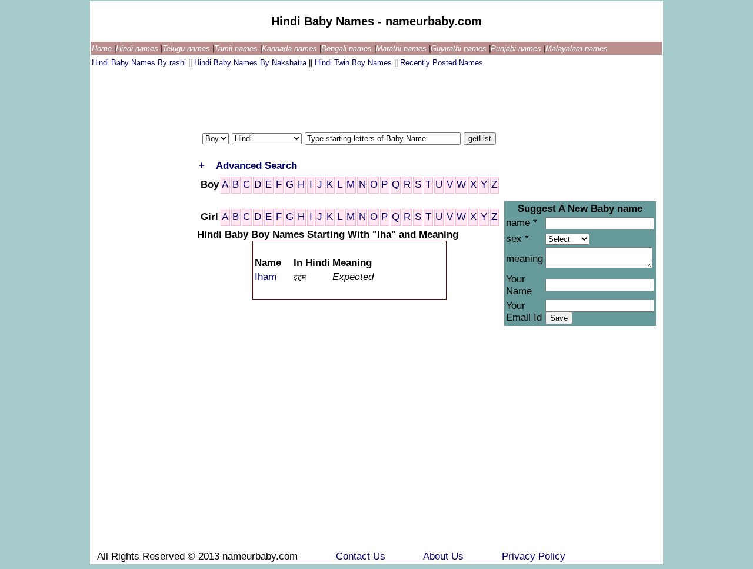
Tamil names (237, 48)
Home (103, 48)
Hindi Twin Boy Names (354, 62)
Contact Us (362, 556)
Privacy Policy (533, 556)
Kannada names (290, 48)
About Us (445, 556)
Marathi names (402, 48)
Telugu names (187, 48)
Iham (265, 276)
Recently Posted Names (441, 62)
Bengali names (347, 48)
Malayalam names (576, 48)
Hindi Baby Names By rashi (140, 62)
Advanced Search (256, 165)
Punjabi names (517, 48)
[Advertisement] (306, 97)
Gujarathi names (460, 48)
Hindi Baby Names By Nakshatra (251, 62)
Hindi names (138, 48)
